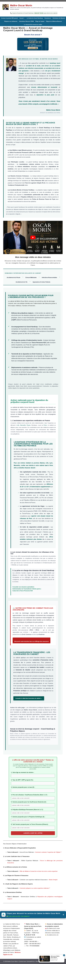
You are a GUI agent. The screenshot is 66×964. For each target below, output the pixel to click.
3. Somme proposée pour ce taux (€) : (23, 787)
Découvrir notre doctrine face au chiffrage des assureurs (31, 641)
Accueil (21, 18)
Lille (18, 425)
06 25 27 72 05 (39, 13)
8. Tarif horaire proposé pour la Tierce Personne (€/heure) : (30, 824)
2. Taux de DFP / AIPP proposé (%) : (22, 780)
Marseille (23, 425)
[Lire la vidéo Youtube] (33, 237)
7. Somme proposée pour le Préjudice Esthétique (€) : (28, 817)
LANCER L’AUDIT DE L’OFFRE (33, 833)
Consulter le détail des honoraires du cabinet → (28, 698)
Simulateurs (47, 18)
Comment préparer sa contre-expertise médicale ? (35, 888)
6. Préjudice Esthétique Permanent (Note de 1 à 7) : (27, 809)
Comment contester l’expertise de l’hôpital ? (48, 852)
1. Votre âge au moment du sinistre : (22, 772)
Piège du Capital (39, 21)
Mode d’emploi (53, 879)
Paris (45, 425)
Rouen (29, 425)
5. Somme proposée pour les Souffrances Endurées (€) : (29, 802)
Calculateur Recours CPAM (26, 21)
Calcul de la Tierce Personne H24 (22, 590)
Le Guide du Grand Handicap (35, 18)
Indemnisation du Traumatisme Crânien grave (26, 589)
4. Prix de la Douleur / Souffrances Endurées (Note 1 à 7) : (29, 795)
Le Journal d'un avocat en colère (33, 24)
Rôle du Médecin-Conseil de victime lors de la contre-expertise (38, 871)
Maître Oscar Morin (21, 5)
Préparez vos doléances (10, 21)
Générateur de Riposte (59, 18)
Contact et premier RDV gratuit (9, 18)
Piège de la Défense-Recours (54, 21)
